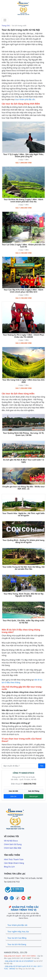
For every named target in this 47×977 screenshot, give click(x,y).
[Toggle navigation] (5, 20)
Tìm (41, 766)
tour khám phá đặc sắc (25, 99)
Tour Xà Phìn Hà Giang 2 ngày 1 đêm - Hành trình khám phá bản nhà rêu (23, 200)
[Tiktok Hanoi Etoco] (18, 898)
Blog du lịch (9, 866)
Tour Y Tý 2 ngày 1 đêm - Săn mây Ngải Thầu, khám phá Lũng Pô (23, 155)
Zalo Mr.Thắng (33, 791)
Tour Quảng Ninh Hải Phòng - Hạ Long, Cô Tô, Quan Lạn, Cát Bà (23, 434)
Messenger (33, 796)
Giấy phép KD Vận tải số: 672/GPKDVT (19, 961)
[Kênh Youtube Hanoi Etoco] (23, 898)
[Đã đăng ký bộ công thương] (14, 889)
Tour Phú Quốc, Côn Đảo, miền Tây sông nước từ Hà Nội (23, 621)
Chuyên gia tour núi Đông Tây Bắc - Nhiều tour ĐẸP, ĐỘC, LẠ (23, 487)
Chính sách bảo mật (12, 848)
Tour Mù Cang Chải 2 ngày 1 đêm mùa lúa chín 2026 (23, 381)
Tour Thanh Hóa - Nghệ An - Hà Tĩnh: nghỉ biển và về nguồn (23, 514)
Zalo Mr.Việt (13, 791)
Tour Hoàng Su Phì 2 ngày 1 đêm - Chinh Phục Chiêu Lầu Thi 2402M (23, 336)
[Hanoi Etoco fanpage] (6, 898)
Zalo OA (13, 796)
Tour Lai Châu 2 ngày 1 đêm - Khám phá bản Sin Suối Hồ (23, 245)
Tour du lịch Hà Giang (17, 944)
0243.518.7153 (30, 784)
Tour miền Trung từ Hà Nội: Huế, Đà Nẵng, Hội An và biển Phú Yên (24, 568)
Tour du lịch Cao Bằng (17, 938)
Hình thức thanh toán (14, 859)
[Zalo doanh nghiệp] (12, 898)
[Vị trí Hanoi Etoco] (29, 898)
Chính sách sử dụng (13, 844)
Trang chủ (6, 25)
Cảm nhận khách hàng (14, 863)
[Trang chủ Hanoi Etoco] (23, 8)
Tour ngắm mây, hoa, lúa (18, 931)
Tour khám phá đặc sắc (17, 925)
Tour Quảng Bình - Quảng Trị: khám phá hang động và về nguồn (23, 541)
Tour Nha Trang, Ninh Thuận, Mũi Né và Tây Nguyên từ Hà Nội (23, 595)
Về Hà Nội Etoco (11, 840)
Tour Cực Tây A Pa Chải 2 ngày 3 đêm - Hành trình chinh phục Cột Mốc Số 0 (23, 290)
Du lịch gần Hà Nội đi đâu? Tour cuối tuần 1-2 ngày (23, 460)
